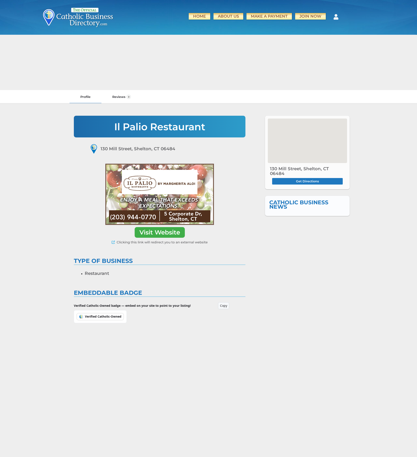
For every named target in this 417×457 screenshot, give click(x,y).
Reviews (120, 97)
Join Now (310, 16)
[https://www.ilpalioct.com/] (159, 194)
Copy (223, 306)
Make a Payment (269, 16)
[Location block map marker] (307, 140)
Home (199, 16)
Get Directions (307, 181)
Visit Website (159, 232)
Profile (85, 97)
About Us (228, 16)
